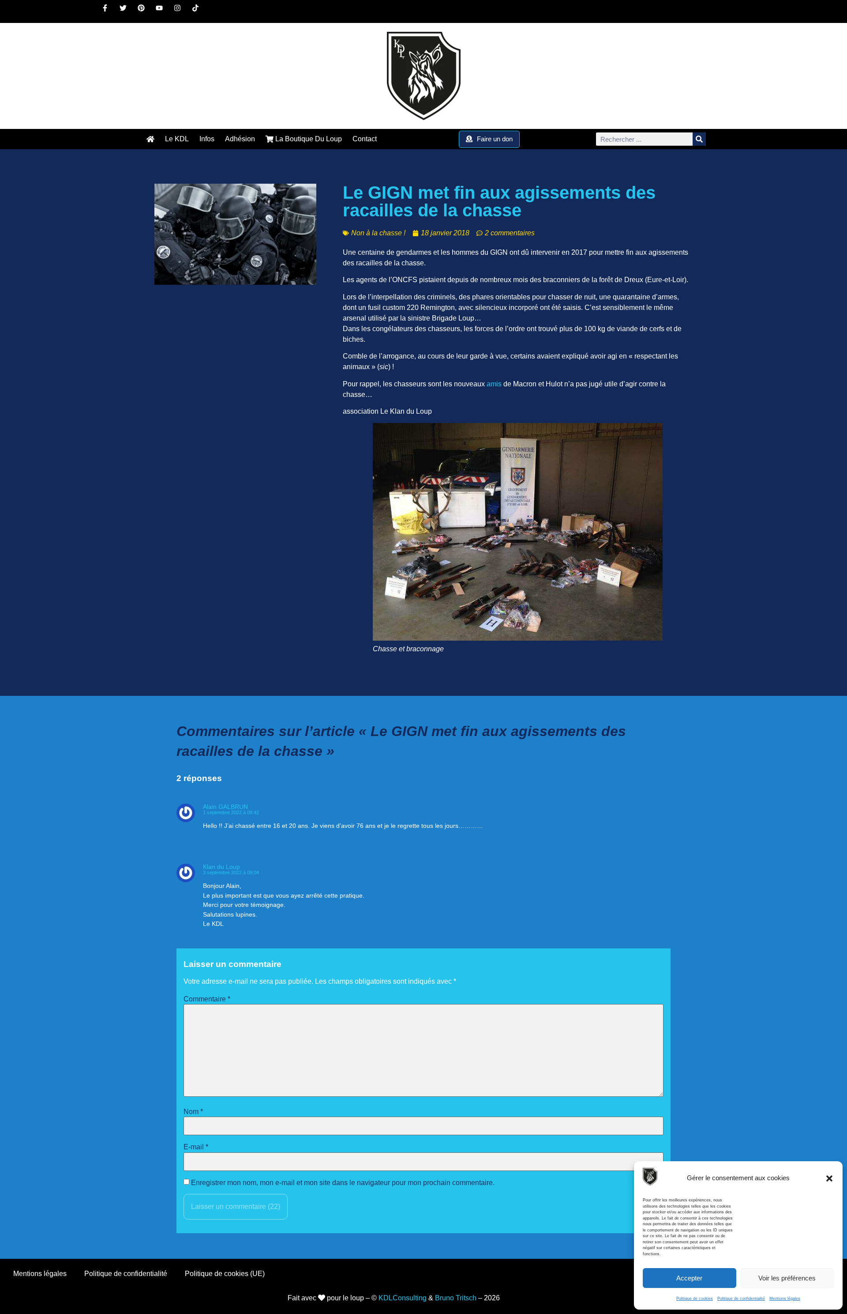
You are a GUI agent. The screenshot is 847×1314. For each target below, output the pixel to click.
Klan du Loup (221, 866)
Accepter (689, 1278)
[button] (829, 1178)
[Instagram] (181, 11)
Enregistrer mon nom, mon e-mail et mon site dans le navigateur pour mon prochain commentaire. (343, 1182)
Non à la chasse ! (378, 233)
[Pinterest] (145, 11)
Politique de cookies (694, 1298)
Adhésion (240, 139)
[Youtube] (163, 11)
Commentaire (207, 999)
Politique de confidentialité (741, 1298)
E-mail (196, 1147)
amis (494, 384)
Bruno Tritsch (455, 1298)
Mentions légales (784, 1298)
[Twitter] (127, 11)
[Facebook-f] (108, 11)
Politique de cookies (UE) (225, 1273)
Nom (193, 1111)
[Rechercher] (699, 139)
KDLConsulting (403, 1298)
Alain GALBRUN (225, 806)
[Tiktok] (199, 11)
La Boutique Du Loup (308, 139)
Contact (364, 139)
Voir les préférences (787, 1278)
